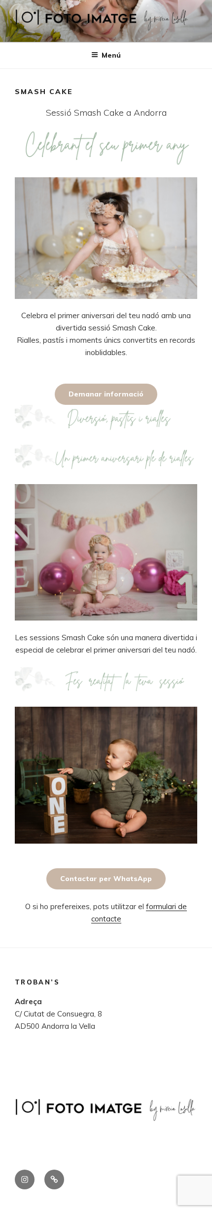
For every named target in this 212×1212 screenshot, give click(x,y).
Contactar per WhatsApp (106, 878)
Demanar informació (106, 394)
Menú (111, 55)
